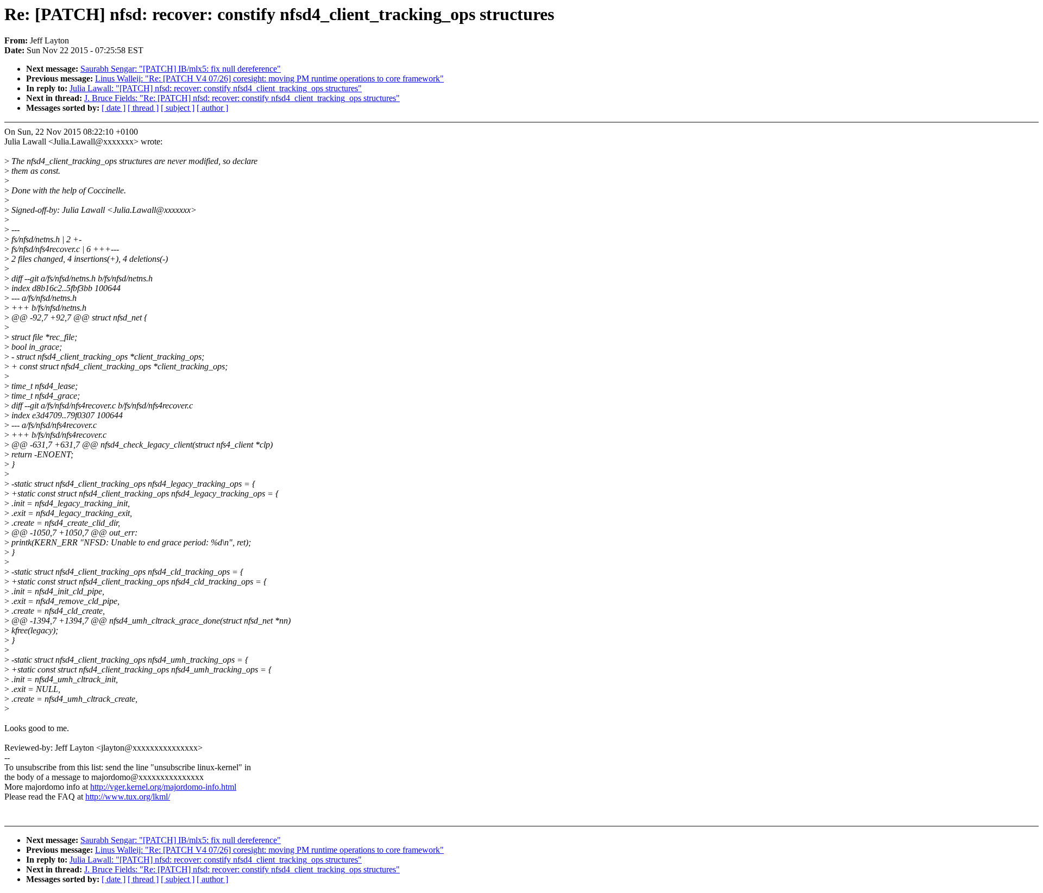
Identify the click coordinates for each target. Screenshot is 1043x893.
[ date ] (113, 107)
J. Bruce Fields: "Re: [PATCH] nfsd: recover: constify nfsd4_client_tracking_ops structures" (242, 98)
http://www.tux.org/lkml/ (127, 796)
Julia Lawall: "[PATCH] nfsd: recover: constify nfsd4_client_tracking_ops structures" (216, 88)
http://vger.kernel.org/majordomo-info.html (163, 786)
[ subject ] (177, 107)
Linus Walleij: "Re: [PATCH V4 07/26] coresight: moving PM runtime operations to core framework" (269, 78)
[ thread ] (143, 107)
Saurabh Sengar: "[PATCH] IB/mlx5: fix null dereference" (180, 68)
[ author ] (212, 107)
